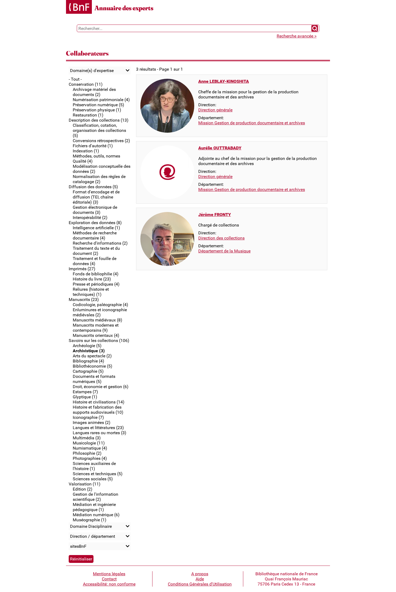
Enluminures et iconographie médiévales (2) (100, 312)
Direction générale (215, 109)
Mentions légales (109, 573)
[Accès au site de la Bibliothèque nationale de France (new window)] (79, 7)
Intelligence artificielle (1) (96, 227)
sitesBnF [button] (78, 546)
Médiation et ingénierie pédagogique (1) (94, 507)
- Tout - (75, 79)
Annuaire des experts (124, 8)
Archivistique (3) (89, 350)
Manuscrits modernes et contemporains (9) (96, 328)
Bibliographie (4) (88, 361)
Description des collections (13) (98, 120)
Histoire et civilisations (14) (98, 402)
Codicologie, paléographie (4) (100, 304)
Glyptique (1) (85, 396)
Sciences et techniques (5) (98, 473)
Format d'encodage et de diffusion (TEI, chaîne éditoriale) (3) (96, 197)
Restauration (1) (88, 115)
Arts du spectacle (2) (92, 355)
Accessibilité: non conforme (109, 584)
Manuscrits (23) (84, 299)
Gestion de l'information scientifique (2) (95, 497)
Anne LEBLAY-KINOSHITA (223, 81)
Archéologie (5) (87, 345)
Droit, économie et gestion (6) (100, 386)
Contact (109, 578)
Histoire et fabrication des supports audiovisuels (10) (98, 410)
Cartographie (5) (88, 371)
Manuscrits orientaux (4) (96, 335)
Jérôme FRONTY (214, 214)
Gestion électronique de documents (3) (95, 210)
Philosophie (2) (87, 453)
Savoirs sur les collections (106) (99, 340)
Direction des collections (221, 238)
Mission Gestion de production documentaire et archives (251, 122)
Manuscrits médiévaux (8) (97, 320)
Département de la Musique (224, 251)
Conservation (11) (86, 84)
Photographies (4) (90, 458)
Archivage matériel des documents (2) (94, 92)
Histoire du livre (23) (92, 279)
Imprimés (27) (82, 268)
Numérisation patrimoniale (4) (101, 99)
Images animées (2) (91, 422)
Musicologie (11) (89, 443)
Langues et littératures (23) (98, 427)
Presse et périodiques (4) (96, 284)
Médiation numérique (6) (96, 514)
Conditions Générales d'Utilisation (200, 584)
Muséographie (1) (89, 519)
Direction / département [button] (92, 536)
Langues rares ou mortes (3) (99, 432)
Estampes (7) (85, 391)
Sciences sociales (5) (93, 478)
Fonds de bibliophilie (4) (96, 273)
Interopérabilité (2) (90, 217)
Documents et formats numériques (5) (94, 379)
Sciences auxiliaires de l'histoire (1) (94, 466)
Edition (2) (82, 489)
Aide (200, 578)
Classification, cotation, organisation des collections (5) (99, 130)
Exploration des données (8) (95, 222)
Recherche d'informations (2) (100, 243)
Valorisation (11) (84, 484)
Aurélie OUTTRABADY (219, 147)
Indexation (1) (86, 150)
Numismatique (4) (90, 448)
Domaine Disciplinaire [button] (91, 526)
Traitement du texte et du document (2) (96, 251)
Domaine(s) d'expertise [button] (92, 70)
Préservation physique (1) (97, 109)
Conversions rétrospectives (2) (101, 140)
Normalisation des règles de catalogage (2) (99, 179)
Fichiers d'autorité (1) (93, 145)
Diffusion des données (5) (93, 186)
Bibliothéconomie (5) (92, 366)
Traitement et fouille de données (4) (94, 261)
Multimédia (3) (87, 437)
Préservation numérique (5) (98, 104)
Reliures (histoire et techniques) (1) (91, 292)
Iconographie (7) (88, 417)
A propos (199, 573)
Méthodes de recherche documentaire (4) (95, 235)
